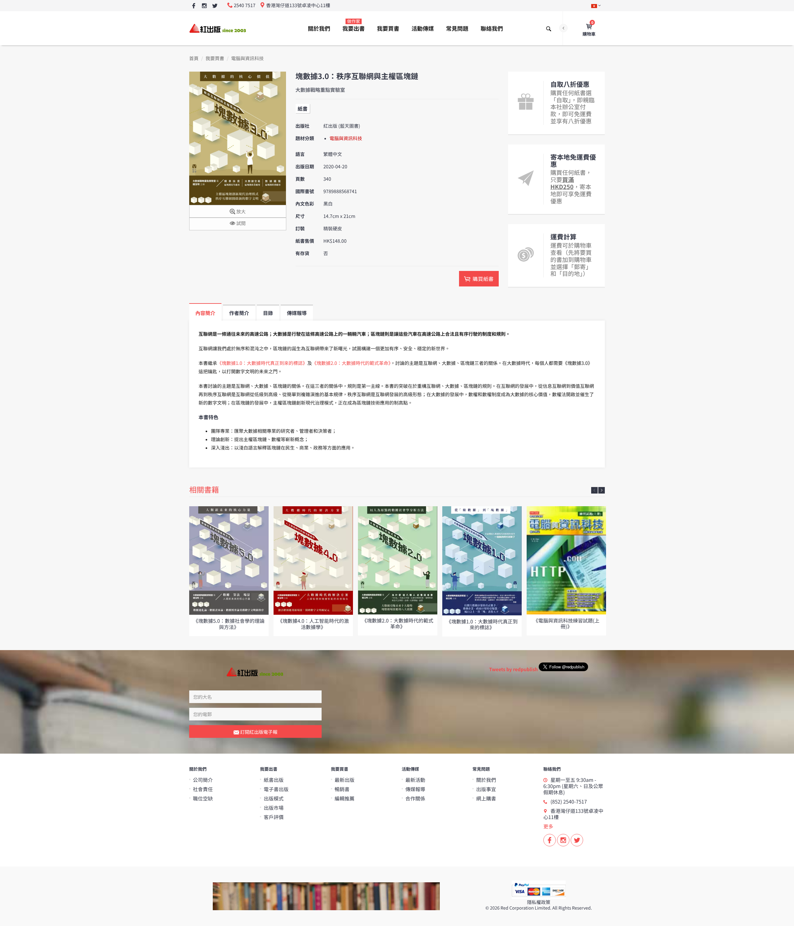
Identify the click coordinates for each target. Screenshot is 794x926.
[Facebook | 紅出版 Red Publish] (193, 6)
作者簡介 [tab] (239, 313)
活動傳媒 (423, 28)
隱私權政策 (538, 902)
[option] (229, 571)
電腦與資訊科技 (247, 58)
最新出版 (345, 779)
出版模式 (273, 798)
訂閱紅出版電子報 (258, 732)
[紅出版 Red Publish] (218, 28)
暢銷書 (342, 789)
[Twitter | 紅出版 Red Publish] (214, 6)
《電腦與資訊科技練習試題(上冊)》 (566, 623)
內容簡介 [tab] (205, 313)
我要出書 (353, 25)
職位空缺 (203, 798)
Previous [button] (594, 490)
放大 (240, 211)
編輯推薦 (345, 798)
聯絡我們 (491, 28)
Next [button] (601, 490)
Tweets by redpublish (513, 669)
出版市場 (273, 807)
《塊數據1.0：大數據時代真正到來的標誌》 (262, 363)
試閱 (240, 223)
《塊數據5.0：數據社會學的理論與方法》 (229, 623)
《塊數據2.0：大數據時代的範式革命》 (351, 363)
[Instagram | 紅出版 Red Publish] (204, 6)
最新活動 (415, 779)
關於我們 (319, 28)
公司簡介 (203, 779)
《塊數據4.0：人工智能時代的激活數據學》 (313, 623)
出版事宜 (486, 789)
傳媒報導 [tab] (297, 313)
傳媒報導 (415, 789)
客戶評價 (273, 817)
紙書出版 (273, 779)
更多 (548, 826)
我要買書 (388, 28)
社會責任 (203, 789)
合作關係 (415, 798)
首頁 (193, 58)
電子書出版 (276, 789)
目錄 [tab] (268, 313)
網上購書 (486, 798)
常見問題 (457, 28)
